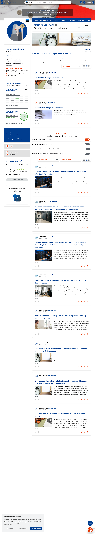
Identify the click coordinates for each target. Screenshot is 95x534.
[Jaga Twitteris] (82, 123)
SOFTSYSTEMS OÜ (48, 166)
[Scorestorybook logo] (8, 2)
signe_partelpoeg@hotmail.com (17, 74)
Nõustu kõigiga (36, 528)
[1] (84, 66)
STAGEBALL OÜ (47, 72)
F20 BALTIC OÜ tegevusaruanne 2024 (49, 108)
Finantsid (63, 20)
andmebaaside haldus (12, 135)
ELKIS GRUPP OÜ (47, 310)
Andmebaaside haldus (43, 139)
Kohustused (71, 20)
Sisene (89, 2)
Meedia (35, 20)
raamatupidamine (11, 137)
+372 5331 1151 (12, 75)
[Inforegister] (11, 146)
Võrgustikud (80, 20)
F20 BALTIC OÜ (47, 102)
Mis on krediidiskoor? (13, 123)
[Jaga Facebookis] (79, 123)
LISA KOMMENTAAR (17, 179)
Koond (88, 20)
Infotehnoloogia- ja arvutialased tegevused (49, 153)
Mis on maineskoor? (12, 105)
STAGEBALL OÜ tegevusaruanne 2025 (49, 78)
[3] (87, 66)
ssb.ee (36, 90)
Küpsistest (10, 528)
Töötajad (55, 20)
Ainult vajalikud (23, 528)
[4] (89, 66)
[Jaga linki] (87, 123)
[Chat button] (81, 2)
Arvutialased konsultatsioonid (45, 149)
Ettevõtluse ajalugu (45, 20)
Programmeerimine (42, 144)
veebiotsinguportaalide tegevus (15, 139)
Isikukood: (9, 60)
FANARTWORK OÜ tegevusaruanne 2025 (53, 54)
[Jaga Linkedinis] (85, 123)
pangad (8, 133)
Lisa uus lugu (84, 524)
